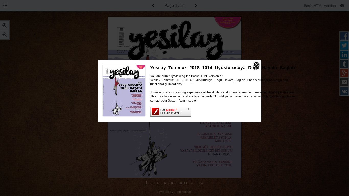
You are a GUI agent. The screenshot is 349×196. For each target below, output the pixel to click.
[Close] (256, 65)
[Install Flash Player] (223, 112)
